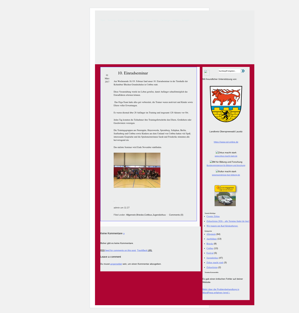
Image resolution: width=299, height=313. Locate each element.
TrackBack (144, 250)
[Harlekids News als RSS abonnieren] (206, 74)
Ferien (155, 20)
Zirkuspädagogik (126, 20)
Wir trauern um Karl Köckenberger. (222, 225)
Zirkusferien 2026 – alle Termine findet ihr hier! (227, 221)
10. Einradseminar (133, 73)
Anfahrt (175, 20)
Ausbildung (211, 238)
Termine (111, 20)
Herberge (165, 20)
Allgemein (131, 215)
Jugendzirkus (143, 20)
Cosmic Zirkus (213, 216)
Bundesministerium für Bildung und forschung (226, 165)
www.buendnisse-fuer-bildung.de (226, 175)
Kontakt (185, 20)
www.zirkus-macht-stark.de (226, 156)
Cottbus (148, 215)
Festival (210, 252)
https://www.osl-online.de (226, 142)
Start (102, 20)
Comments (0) (176, 215)
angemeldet (116, 264)
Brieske (140, 215)
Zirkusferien (212, 267)
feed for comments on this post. (118, 250)
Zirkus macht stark (214, 262)
